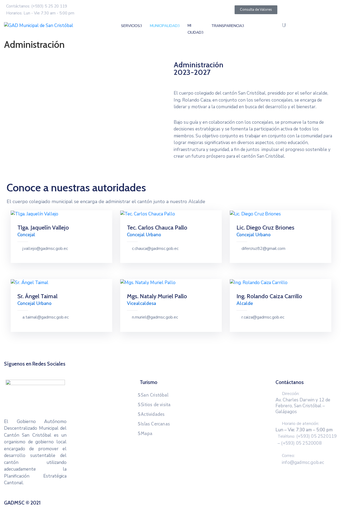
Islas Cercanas (155, 423)
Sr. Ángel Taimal (37, 296)
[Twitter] (166, 370)
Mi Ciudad (194, 29)
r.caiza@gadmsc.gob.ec (263, 317)
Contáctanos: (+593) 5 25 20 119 (36, 6)
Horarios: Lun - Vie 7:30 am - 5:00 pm (40, 13)
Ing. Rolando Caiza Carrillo (269, 296)
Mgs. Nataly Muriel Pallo (157, 296)
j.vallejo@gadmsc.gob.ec (45, 248)
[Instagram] (176, 370)
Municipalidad (164, 25)
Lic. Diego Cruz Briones (265, 227)
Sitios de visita (155, 404)
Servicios (130, 25)
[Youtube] (186, 370)
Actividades (153, 414)
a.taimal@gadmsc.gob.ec (45, 317)
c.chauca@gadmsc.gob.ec (155, 248)
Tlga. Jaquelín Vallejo (43, 227)
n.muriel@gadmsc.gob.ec (155, 317)
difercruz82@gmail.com (263, 248)
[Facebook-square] (156, 370)
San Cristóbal (154, 395)
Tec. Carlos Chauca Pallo (157, 227)
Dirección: (291, 393)
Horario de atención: (300, 423)
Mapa (146, 433)
